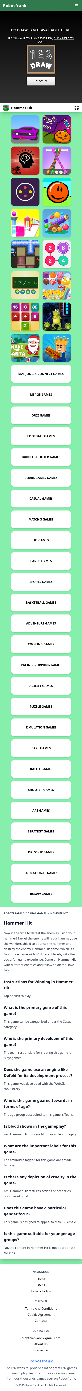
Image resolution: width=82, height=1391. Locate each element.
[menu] (76, 5)
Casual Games (36, 913)
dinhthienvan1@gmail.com (41, 1338)
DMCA (41, 1285)
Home (41, 1279)
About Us (41, 1344)
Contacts (41, 1321)
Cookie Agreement (41, 1315)
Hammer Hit (59, 913)
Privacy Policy (41, 1291)
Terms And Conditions (41, 1308)
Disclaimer (41, 1350)
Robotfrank (15, 5)
